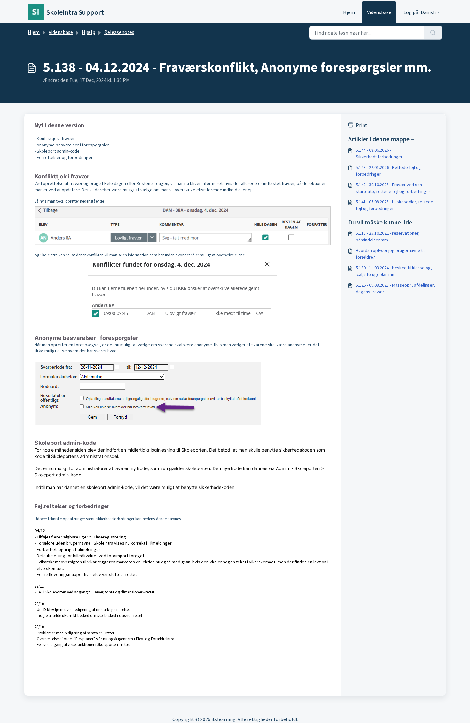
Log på (410, 12)
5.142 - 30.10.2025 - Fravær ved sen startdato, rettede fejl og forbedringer (393, 188)
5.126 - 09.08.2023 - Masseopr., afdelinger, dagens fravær (395, 288)
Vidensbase (379, 12)
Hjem (349, 12)
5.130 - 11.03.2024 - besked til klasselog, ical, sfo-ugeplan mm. (394, 271)
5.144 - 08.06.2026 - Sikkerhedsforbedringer (379, 153)
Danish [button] (428, 12)
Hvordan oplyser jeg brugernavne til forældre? (390, 254)
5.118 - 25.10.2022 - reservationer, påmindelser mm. (387, 236)
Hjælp (88, 32)
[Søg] (433, 33)
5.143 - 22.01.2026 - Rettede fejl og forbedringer (388, 170)
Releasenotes (119, 32)
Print (361, 125)
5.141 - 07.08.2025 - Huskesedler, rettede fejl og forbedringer (394, 205)
